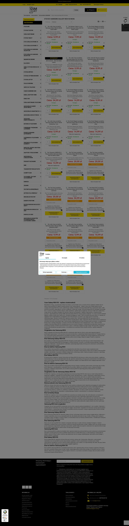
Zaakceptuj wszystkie (81, 272)
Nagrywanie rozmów (27, 506)
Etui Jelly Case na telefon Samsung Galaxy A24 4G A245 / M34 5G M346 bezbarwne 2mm (74, 65)
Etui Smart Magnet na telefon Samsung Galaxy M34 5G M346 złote (95, 128)
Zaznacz (62, 22)
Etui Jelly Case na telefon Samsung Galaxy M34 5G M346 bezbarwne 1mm (53, 128)
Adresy (67, 502)
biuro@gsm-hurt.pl (98, 4)
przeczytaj (79, 173)
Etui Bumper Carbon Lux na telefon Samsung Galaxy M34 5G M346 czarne (75, 33)
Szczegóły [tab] (64, 257)
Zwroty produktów (70, 497)
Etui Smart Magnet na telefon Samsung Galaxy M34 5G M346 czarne (95, 33)
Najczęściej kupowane (27, 511)
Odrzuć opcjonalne (47, 272)
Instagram (26, 487)
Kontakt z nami (30, 4)
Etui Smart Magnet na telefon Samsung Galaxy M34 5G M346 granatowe (74, 128)
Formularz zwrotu (26, 517)
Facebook (23, 487)
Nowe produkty (25, 509)
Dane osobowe (69, 495)
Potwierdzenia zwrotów (71, 501)
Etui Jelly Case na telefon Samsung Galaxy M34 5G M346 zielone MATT (74, 231)
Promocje (24, 508)
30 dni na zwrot (25, 500)
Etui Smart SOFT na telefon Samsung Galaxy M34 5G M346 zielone (95, 194)
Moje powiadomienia (71, 506)
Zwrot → (88, 504)
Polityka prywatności (27, 504)
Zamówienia (69, 499)
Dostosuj (64, 272)
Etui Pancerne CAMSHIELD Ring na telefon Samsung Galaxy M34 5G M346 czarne (53, 159)
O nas (24, 4)
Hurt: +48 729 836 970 (85, 4)
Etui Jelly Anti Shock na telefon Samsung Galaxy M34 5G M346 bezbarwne (96, 65)
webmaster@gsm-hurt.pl (92, 508)
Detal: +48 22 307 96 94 (71, 4)
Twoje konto (70, 492)
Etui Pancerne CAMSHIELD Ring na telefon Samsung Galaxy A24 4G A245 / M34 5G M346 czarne (53, 66)
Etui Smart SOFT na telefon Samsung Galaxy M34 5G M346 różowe (74, 194)
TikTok (30, 487)
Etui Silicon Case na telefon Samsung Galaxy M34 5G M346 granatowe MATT (95, 97)
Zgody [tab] (47, 257)
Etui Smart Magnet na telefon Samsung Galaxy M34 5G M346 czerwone (74, 97)
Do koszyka (56, 47)
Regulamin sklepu (26, 498)
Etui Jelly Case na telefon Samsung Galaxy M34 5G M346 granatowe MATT (53, 231)
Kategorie (28, 23)
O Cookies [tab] (81, 257)
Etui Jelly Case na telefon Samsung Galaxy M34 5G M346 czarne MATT (53, 33)
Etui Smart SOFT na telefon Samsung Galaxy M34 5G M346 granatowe (53, 97)
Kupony (67, 504)
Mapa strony (25, 515)
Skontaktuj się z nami (27, 513)
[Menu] (7, 510)
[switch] (5, 520)
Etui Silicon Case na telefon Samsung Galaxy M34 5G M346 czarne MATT (95, 231)
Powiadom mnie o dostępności (75, 178)
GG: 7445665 (59, 4)
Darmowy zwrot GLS (27, 502)
